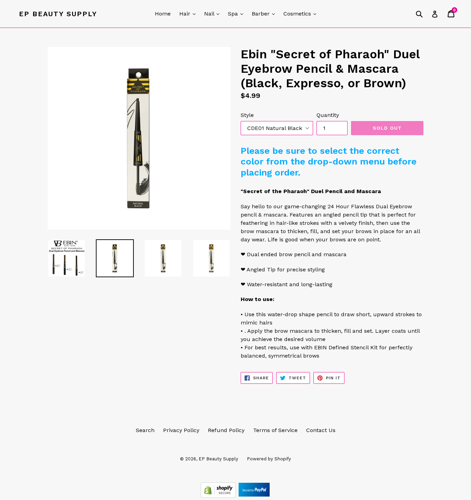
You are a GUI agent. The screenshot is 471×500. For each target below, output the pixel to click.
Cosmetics (301, 13)
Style (247, 115)
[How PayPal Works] (254, 495)
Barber (265, 13)
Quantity (328, 115)
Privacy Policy (181, 430)
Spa (237, 13)
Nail (213, 13)
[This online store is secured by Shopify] (219, 495)
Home (163, 13)
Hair (189, 13)
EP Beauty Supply (58, 14)
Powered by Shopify (269, 458)
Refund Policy (226, 430)
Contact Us (320, 430)
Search (145, 430)
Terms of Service (275, 430)
